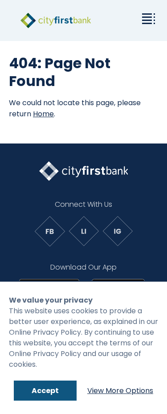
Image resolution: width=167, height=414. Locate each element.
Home (43, 114)
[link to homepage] (56, 20)
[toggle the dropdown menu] (147, 18)
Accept (45, 390)
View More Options (120, 390)
